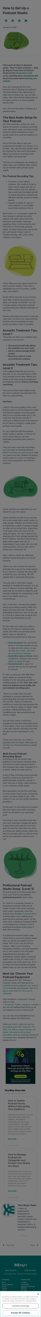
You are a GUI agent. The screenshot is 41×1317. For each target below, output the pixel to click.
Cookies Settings (20, 1305)
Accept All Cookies (20, 1312)
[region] (20, 1304)
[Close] (38, 1294)
